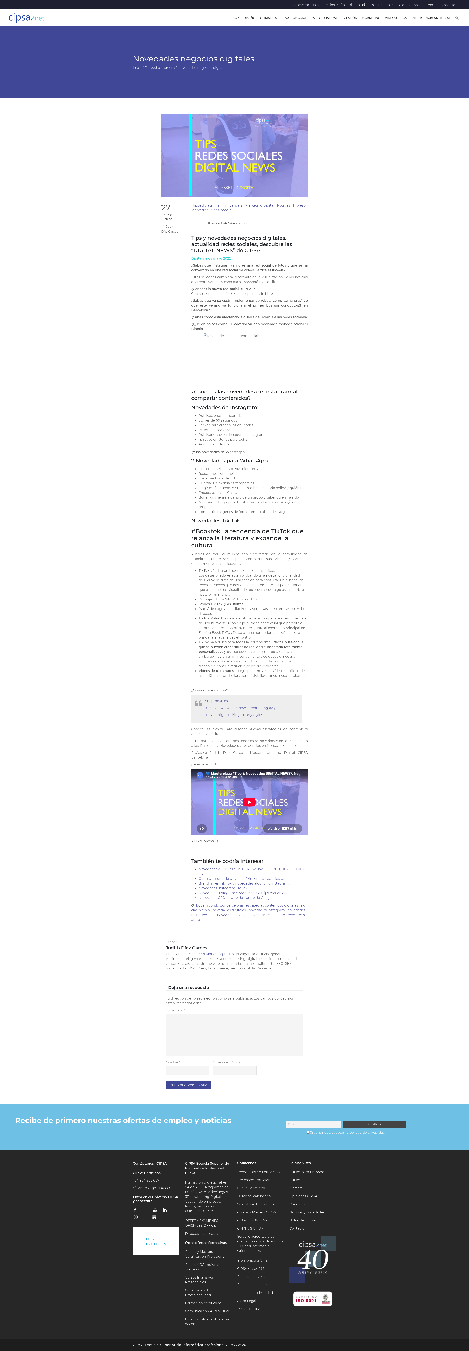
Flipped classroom (206, 205)
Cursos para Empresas (307, 1172)
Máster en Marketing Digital (212, 954)
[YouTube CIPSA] (156, 1211)
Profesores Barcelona (254, 1180)
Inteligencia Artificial (431, 18)
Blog (401, 5)
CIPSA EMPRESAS (252, 1220)
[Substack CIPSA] (156, 1218)
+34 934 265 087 (146, 1180)
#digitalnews (237, 708)
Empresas (385, 5)
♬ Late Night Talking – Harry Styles (234, 715)
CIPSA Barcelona (251, 1188)
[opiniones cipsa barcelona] (156, 1241)
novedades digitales (229, 910)
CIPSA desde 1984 (252, 1269)
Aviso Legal (246, 1301)
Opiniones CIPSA (303, 1196)
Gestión (350, 18)
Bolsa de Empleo (303, 1220)
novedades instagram (267, 910)
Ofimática (268, 18)
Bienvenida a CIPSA (253, 1261)
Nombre (173, 1062)
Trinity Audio (227, 223)
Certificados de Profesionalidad (198, 1292)
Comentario (175, 1010)
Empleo (431, 5)
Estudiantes (365, 5)
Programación (294, 18)
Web (316, 18)
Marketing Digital (259, 205)
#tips (209, 708)
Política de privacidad (255, 1293)
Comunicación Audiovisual (207, 1311)
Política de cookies (252, 1285)
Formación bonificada (203, 1303)
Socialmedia (221, 210)
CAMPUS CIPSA (250, 1228)
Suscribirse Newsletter (255, 1204)
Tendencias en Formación (258, 1172)
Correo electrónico (227, 1062)
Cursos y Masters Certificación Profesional (322, 5)
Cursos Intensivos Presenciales (199, 1279)
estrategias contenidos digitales (272, 905)
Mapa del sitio (248, 1309)
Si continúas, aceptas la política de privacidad (347, 1133)
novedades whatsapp (267, 915)
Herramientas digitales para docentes (208, 1321)
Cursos (295, 1180)
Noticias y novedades (307, 1212)
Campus (415, 5)
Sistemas (331, 18)
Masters (295, 1188)
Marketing (371, 18)
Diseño (249, 18)
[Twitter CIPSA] (147, 1211)
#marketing (258, 708)
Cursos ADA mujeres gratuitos (202, 1267)
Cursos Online (301, 1204)
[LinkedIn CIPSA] (166, 1211)
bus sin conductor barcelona (219, 905)
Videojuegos (396, 18)
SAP (236, 18)
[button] (457, 17)
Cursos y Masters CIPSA (256, 1212)
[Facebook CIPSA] (137, 1211)
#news (219, 708)
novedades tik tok (232, 915)
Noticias (283, 205)
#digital (275, 708)
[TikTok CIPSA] (147, 1218)
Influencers (233, 205)
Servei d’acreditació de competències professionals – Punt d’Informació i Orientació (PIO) (260, 1244)
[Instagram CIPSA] (137, 1218)
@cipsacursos (216, 701)
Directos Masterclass (202, 1234)
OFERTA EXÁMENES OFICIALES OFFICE (201, 1223)
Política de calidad (252, 1277)
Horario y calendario (254, 1196)
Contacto (448, 5)
